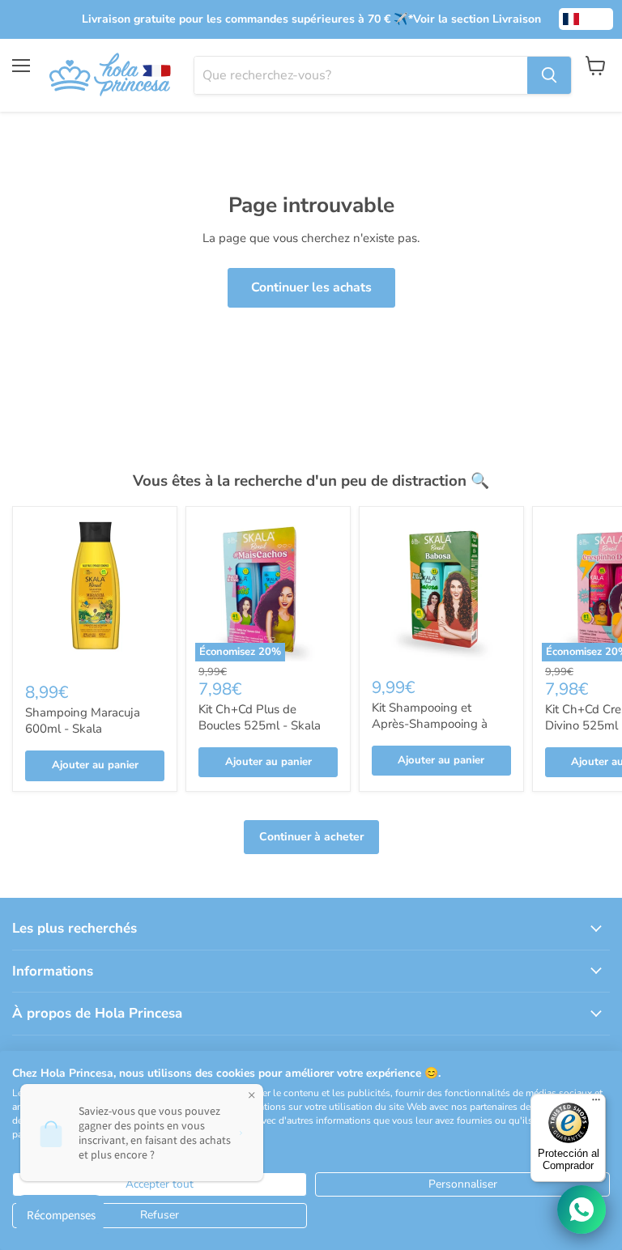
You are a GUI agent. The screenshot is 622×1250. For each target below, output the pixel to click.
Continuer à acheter (311, 836)
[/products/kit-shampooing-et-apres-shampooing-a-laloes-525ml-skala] (441, 588)
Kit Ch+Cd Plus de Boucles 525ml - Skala (259, 717)
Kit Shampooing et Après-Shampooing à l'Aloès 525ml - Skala (430, 723)
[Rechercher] (549, 75)
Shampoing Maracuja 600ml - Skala (82, 720)
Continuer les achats (311, 287)
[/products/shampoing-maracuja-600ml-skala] (95, 591)
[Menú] (596, 1103)
